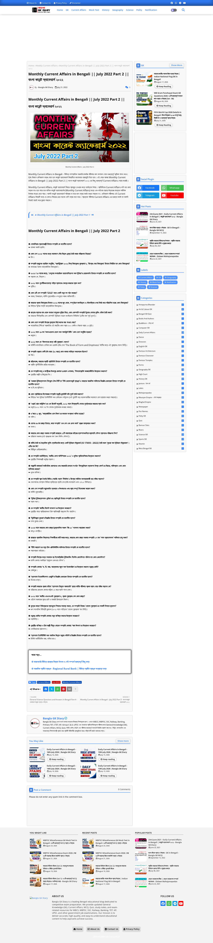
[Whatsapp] (57, 689)
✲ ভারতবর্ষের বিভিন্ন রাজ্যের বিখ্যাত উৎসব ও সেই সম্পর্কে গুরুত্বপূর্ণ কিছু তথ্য (60, 661)
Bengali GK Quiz (161, 314)
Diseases (161, 342)
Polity (139, 10)
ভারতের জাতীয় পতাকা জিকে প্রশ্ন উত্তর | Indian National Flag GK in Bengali (167, 76)
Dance (161, 337)
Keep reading (57, 759)
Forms (161, 365)
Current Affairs (78, 10)
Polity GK (161, 416)
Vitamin (161, 444)
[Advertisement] (106, 37)
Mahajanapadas (161, 393)
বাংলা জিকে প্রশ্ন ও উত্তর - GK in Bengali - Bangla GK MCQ (165, 228)
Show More (176, 65)
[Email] (69, 689)
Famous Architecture (161, 351)
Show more (123, 740)
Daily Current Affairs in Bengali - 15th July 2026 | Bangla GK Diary (112, 751)
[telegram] (180, 3)
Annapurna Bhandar (161, 305)
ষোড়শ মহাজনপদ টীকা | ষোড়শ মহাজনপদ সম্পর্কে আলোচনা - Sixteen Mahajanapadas (164, 255)
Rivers (161, 430)
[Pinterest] (63, 689)
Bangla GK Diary (53, 718)
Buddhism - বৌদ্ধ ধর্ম (161, 323)
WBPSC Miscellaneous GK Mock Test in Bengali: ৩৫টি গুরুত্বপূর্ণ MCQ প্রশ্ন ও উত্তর (60, 841)
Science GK (161, 434)
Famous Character (161, 356)
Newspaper (161, 407)
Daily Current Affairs (161, 332)
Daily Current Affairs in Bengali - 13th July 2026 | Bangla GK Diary (112, 767)
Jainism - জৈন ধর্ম (161, 383)
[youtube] (184, 3)
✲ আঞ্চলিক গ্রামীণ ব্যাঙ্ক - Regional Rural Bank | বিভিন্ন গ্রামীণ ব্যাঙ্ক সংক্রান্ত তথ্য (68, 668)
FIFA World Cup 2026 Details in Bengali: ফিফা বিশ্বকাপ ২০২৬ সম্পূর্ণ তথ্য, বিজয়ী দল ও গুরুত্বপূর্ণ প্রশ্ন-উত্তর (168, 115)
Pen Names (161, 411)
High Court (161, 374)
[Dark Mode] (183, 10)
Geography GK (161, 369)
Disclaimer (76, 3)
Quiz (161, 420)
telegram (149, 195)
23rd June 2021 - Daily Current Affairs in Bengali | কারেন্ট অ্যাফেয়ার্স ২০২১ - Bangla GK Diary (166, 216)
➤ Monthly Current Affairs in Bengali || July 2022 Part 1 (62, 214)
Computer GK (161, 328)
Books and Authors (161, 318)
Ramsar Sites (161, 425)
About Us (33, 3)
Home (60, 10)
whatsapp (174, 187)
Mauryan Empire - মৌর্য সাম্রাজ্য (161, 397)
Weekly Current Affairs (47, 65)
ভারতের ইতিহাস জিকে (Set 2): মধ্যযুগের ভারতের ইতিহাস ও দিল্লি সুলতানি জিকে (58, 867)
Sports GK (161, 439)
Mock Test (94, 10)
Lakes (161, 388)
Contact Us (46, 3)
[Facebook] (45, 689)
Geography (117, 10)
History (105, 10)
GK (67, 10)
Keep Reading (165, 86)
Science (129, 10)
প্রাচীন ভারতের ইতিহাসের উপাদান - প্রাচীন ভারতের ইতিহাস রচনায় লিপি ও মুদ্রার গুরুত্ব (165, 242)
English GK (161, 346)
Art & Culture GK (161, 309)
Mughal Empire (161, 402)
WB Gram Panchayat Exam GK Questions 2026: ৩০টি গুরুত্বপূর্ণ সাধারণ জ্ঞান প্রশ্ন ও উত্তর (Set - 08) (168, 96)
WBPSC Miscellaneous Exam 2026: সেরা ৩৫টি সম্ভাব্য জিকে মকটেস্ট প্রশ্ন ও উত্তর (59, 854)
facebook (149, 187)
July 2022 (56, 682)
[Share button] (75, 689)
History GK (161, 379)
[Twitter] (51, 689)
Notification (151, 10)
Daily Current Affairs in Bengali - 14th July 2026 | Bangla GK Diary (61, 767)
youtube (174, 195)
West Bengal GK (161, 448)
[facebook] (172, 3)
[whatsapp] (176, 3)
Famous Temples (161, 360)
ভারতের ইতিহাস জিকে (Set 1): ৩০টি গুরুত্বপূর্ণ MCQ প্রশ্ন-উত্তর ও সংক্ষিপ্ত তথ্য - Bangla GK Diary (60, 880)
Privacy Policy (61, 3)
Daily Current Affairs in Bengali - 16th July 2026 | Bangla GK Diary (61, 751)
